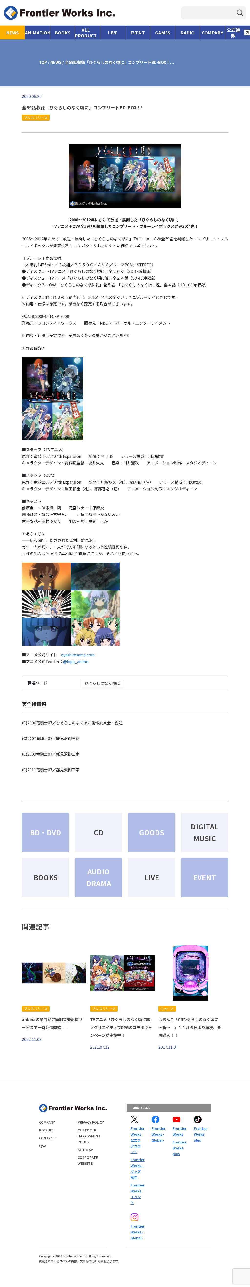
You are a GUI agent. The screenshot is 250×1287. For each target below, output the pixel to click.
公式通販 (233, 32)
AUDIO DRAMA (98, 877)
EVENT (137, 32)
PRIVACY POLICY (91, 1122)
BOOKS (63, 32)
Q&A (42, 1145)
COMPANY (212, 32)
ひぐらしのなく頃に (102, 683)
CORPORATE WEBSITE (88, 1160)
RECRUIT (46, 1130)
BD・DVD (45, 832)
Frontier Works (179, 1131)
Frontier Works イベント (137, 1194)
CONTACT (47, 1137)
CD (99, 832)
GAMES (162, 32)
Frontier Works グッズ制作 (137, 1168)
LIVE (112, 32)
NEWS (12, 32)
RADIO (187, 32)
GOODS (151, 832)
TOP (43, 62)
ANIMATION (37, 32)
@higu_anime (75, 661)
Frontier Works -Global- (158, 1134)
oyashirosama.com (78, 655)
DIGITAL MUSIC (205, 832)
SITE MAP (85, 1149)
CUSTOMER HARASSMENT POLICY (89, 1136)
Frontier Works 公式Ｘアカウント (137, 1140)
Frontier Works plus (179, 1148)
